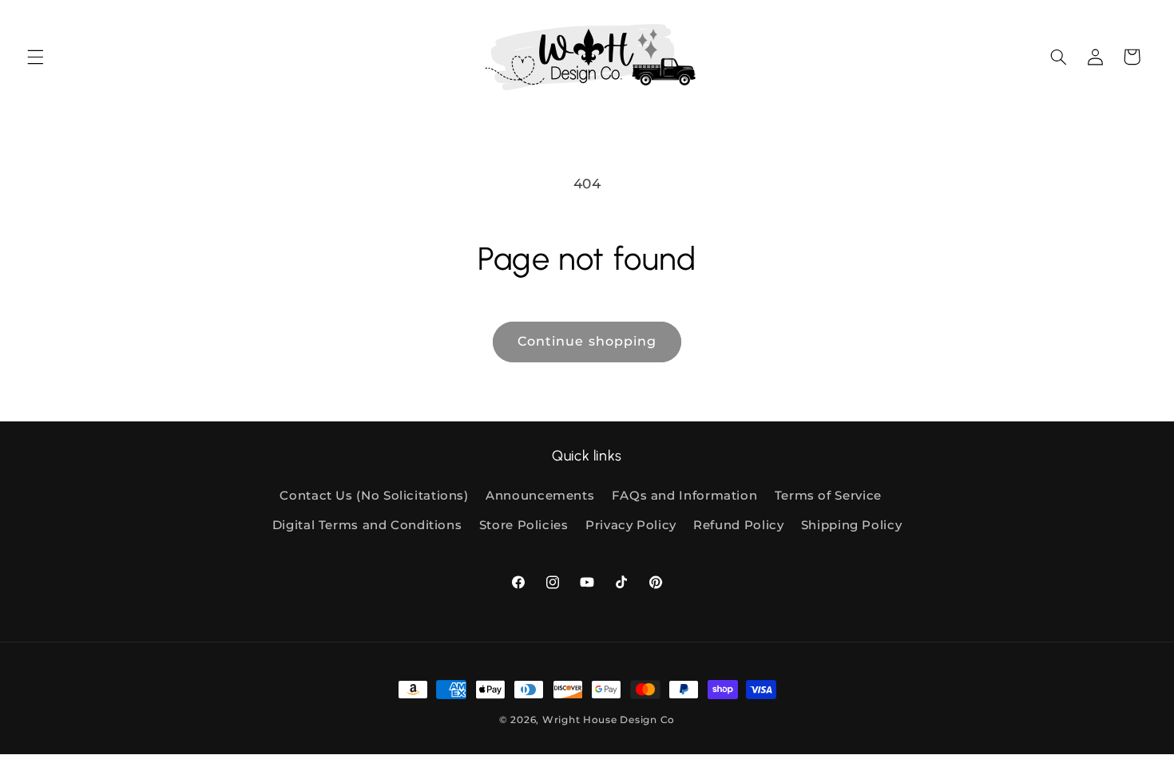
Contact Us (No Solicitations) (374, 495)
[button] (35, 56)
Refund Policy (738, 525)
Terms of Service (828, 495)
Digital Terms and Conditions (367, 525)
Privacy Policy (630, 525)
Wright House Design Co (608, 719)
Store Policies (524, 525)
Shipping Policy (851, 525)
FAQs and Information (685, 495)
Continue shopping (587, 341)
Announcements (540, 495)
